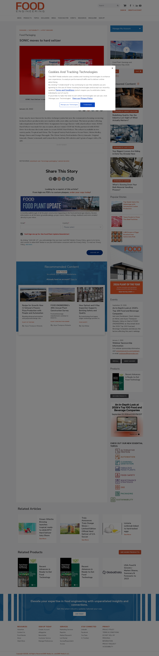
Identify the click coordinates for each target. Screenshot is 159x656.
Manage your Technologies (69, 105)
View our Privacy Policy (82, 98)
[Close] (112, 68)
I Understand (88, 105)
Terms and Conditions (64, 90)
